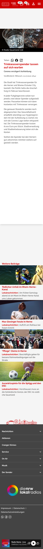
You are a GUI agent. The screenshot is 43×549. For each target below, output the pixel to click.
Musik (4, 465)
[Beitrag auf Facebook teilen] (16, 60)
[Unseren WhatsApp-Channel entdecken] (2, 516)
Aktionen (6, 438)
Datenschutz (19, 508)
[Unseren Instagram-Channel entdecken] (10, 516)
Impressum (6, 508)
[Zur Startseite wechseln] (5, 4)
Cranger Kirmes (9, 445)
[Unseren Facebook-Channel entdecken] (6, 516)
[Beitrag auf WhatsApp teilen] (12, 60)
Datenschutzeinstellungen (12, 512)
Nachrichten (7, 431)
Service (5, 452)
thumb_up (37, 543)
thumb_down (29, 543)
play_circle (33, 543)
